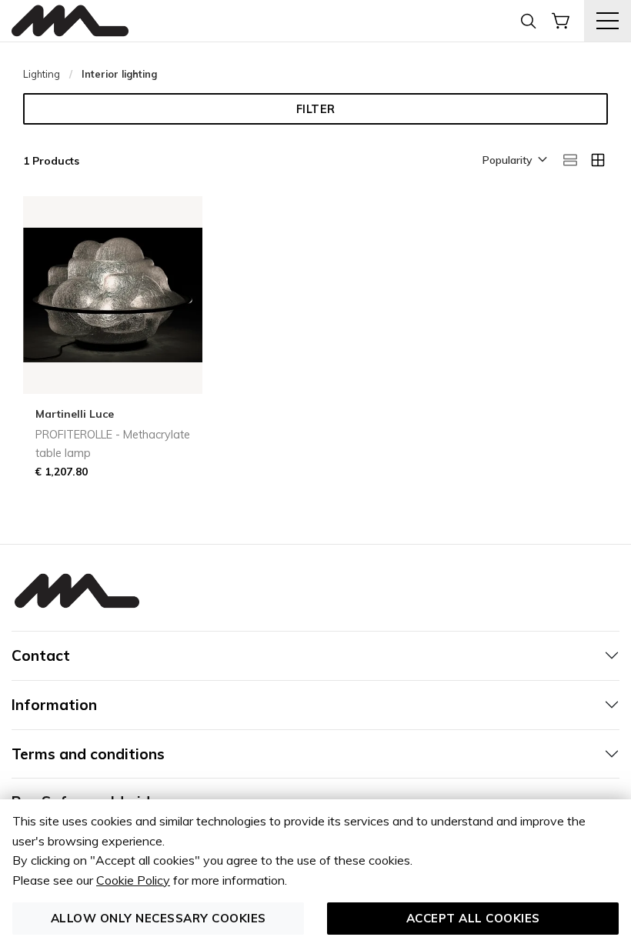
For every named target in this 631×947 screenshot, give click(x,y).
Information (54, 704)
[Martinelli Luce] (70, 21)
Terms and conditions (88, 754)
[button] (513, 160)
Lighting (41, 74)
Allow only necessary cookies (158, 918)
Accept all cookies (473, 918)
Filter (316, 109)
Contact (41, 655)
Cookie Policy (133, 880)
